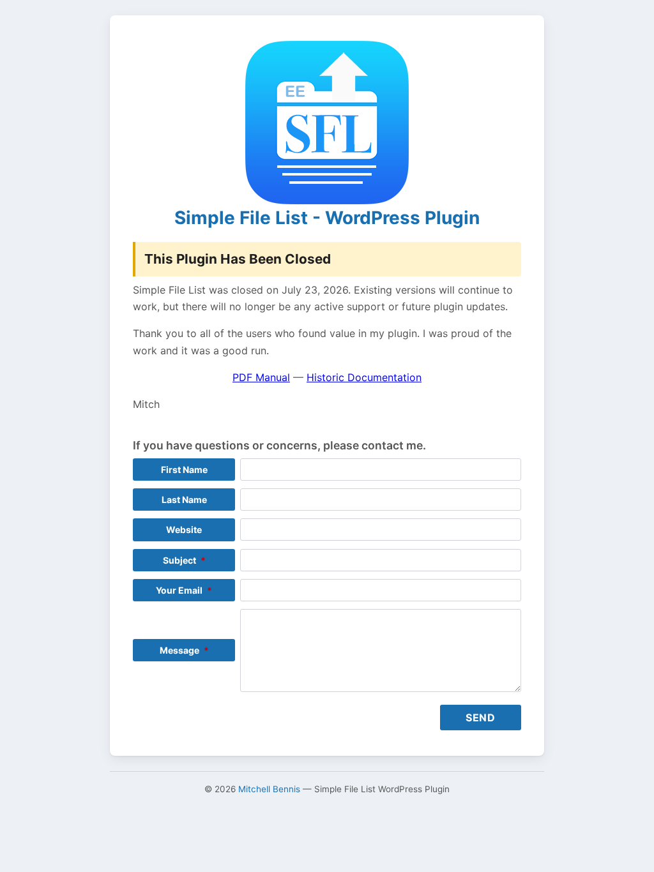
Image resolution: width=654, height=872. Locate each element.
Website (184, 529)
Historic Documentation (364, 377)
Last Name (184, 499)
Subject (184, 560)
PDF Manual (261, 377)
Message (184, 650)
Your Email (184, 590)
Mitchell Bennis (269, 789)
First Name (184, 469)
